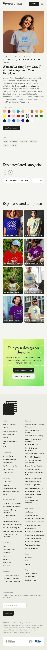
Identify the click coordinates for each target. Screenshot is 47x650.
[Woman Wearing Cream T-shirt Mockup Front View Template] (27, 111)
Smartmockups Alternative (34, 519)
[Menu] (42, 4)
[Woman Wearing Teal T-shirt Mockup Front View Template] (18, 111)
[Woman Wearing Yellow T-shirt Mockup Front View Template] (4, 116)
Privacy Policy (30, 577)
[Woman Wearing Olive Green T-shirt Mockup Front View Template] (36, 116)
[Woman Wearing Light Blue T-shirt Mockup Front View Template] (18, 121)
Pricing (5, 447)
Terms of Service (31, 573)
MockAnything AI (9, 435)
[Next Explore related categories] (10, 172)
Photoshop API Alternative (34, 535)
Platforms (6, 485)
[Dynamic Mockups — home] (12, 4)
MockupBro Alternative (33, 538)
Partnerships (7, 566)
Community (6, 559)
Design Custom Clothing (34, 466)
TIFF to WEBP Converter (11, 582)
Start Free (33, 4)
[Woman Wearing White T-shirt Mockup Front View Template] (32, 121)
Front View (13, 141)
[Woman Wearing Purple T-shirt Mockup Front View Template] (9, 116)
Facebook (28, 558)
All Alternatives (30, 512)
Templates (6, 57)
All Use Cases (7, 482)
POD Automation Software (34, 454)
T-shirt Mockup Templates (12, 503)
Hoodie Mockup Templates (12, 507)
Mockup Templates (9, 425)
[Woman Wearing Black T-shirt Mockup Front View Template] (27, 121)
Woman (13, 145)
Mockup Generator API (10, 431)
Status (5, 556)
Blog (4, 546)
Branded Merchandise (32, 469)
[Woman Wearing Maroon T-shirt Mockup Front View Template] (9, 111)
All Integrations (8, 456)
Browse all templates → (23, 376)
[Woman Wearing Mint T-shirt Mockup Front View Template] (14, 111)
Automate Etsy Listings (33, 491)
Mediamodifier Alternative (34, 532)
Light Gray (23, 141)
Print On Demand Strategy (34, 436)
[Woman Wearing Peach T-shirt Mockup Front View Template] (4, 111)
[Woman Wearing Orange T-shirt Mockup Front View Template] (41, 111)
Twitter (27, 561)
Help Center (7, 563)
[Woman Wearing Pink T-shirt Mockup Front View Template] (14, 116)
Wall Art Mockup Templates (12, 524)
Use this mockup (11, 128)
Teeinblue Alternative (32, 545)
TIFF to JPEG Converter (11, 575)
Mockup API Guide (31, 445)
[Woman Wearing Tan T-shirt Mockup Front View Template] (23, 111)
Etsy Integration (8, 463)
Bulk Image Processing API (34, 488)
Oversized (33, 141)
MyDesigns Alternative (33, 525)
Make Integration (8, 469)
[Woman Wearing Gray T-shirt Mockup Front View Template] (32, 116)
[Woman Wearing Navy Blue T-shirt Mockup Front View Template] (4, 121)
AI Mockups (7, 428)
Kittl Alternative (30, 528)
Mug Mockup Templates (11, 521)
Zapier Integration (9, 473)
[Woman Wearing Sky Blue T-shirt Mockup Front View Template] (9, 121)
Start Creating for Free (23, 370)
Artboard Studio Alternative (34, 522)
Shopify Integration (9, 459)
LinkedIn (28, 564)
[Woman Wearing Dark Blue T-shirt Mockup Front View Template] (14, 121)
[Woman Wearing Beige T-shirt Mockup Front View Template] (36, 111)
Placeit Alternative (31, 515)
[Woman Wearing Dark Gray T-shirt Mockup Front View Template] (23, 116)
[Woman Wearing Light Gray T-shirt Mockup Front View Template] (27, 116)
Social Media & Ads (9, 488)
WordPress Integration (10, 466)
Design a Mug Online (32, 485)
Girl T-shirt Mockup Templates (16, 180)
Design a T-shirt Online (33, 478)
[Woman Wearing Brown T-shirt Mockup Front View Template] (32, 111)
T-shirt (6, 145)
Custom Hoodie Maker (33, 481)
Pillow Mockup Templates (12, 528)
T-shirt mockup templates (25, 86)
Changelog (6, 553)
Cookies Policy (30, 580)
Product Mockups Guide (33, 457)
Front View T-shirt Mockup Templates (24, 57)
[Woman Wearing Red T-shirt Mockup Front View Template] (18, 116)
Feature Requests (9, 549)
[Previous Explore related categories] (5, 172)
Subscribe (8, 613)
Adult (5, 141)
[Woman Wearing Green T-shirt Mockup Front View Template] (41, 116)
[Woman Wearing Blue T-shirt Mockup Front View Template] (23, 121)
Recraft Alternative (31, 548)
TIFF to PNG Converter (11, 578)
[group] (23, 180)
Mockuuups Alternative (33, 542)
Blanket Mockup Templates (12, 531)
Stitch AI (5, 438)
